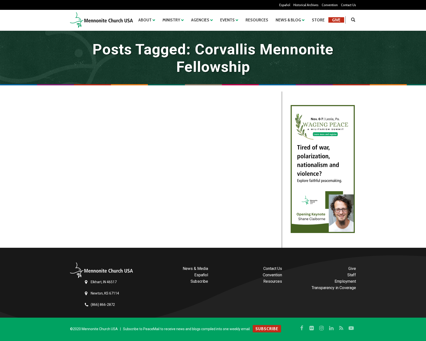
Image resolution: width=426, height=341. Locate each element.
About (145, 20)
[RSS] (341, 328)
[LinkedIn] (331, 328)
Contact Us (348, 5)
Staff (351, 275)
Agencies (200, 20)
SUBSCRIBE (266, 328)
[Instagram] (321, 328)
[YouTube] (351, 328)
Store (318, 20)
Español (284, 5)
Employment (345, 281)
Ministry (171, 20)
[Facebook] (302, 328)
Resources (257, 20)
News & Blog (288, 20)
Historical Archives (306, 5)
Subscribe (199, 281)
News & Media (195, 268)
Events (227, 20)
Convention (330, 5)
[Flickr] (312, 328)
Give (336, 20)
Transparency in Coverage (334, 287)
